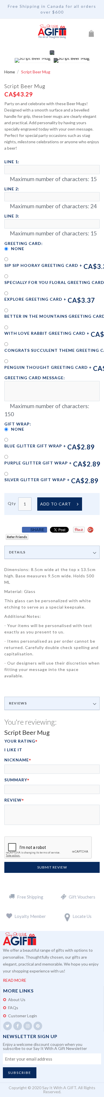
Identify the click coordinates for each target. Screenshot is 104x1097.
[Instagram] (27, 1026)
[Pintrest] (38, 1026)
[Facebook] (17, 1026)
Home (10, 71)
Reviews (18, 703)
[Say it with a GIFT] (52, 32)
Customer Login (22, 1015)
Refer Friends (17, 537)
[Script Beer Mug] (33, 60)
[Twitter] (7, 1026)
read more (14, 980)
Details (17, 552)
